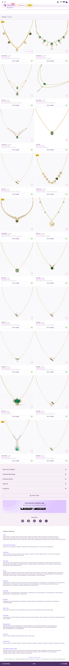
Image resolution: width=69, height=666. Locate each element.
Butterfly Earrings (17, 565)
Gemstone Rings (37, 572)
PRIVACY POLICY (12, 659)
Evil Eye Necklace (7, 584)
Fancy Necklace (15, 585)
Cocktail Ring (39, 574)
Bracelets (5, 591)
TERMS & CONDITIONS (20, 659)
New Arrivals (6, 546)
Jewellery (6, 552)
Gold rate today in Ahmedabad (24, 653)
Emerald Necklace (24, 585)
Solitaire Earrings (23, 562)
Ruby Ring (18, 574)
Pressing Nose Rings (39, 610)
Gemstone (18, 554)
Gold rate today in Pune (34, 651)
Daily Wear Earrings (7, 565)
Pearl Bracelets (32, 592)
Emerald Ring (25, 574)
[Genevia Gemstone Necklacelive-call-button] (66, 150)
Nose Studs (30, 610)
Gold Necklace (6, 582)
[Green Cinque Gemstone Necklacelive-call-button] (32, 461)
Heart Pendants (6, 618)
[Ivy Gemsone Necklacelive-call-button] (32, 416)
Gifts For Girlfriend (54, 538)
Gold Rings (13, 572)
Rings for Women (7, 643)
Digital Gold (24, 546)
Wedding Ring (6, 574)
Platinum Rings (20, 572)
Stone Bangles (47, 601)
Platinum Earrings (32, 562)
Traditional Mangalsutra (37, 627)
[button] (38, 664)
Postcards (18, 546)
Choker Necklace (52, 582)
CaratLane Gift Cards (53, 536)
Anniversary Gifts (14, 538)
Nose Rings (5, 610)
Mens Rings (44, 572)
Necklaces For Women (18, 584)
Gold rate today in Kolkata (9, 653)
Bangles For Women (37, 643)
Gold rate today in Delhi (9, 651)
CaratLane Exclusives (9, 545)
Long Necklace (27, 584)
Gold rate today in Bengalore (40, 650)
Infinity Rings (59, 574)
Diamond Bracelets (15, 592)
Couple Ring (60, 572)
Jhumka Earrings (49, 562)
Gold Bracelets (6, 592)
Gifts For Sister (38, 538)
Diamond (8, 554)
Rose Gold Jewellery (8, 555)
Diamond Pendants (15, 617)
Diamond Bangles (14, 601)
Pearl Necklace (60, 582)
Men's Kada (31, 635)
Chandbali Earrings (32, 564)
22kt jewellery (25, 554)
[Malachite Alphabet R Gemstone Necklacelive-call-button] (66, 461)
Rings (4, 571)
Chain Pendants (43, 617)
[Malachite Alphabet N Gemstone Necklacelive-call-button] (32, 194)
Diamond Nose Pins (22, 610)
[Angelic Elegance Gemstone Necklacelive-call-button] (66, 283)
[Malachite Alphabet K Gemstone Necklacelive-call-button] (32, 327)
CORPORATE (37, 659)
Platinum (32, 554)
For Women (6, 641)
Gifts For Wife (16, 539)
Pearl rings (5, 575)
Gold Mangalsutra (7, 625)
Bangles (5, 599)
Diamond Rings (6, 572)
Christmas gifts (14, 536)
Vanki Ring (12, 574)
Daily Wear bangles (31, 601)
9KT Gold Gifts (51, 539)
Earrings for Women (16, 643)
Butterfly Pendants (60, 617)
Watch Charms (43, 554)
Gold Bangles (6, 601)
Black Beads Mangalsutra (9, 627)
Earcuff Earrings (41, 564)
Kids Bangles (23, 601)
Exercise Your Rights (29, 659)
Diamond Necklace (15, 582)
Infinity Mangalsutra (19, 628)
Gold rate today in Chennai (9, 650)
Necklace (5, 581)
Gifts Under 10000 (23, 536)
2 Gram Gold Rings (31, 575)
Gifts (4, 535)
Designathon (50, 546)
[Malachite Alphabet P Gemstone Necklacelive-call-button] (66, 327)
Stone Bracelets (15, 594)
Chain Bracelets (59, 592)
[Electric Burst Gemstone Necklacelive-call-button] (32, 283)
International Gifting (7, 539)
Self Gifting (12, 546)
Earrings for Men (15, 635)
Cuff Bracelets (23, 594)
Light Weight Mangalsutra (50, 627)
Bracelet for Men (24, 635)
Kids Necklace (24, 582)
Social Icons (27, 510)
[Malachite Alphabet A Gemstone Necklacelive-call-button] (32, 372)
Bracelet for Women (27, 643)
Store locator (43, 546)
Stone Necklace (44, 584)
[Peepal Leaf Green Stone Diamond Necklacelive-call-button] (32, 61)
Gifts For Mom (46, 538)
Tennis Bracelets (50, 592)
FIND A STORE (35, 495)
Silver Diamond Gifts (60, 539)
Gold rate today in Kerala (22, 651)
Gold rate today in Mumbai (54, 650)
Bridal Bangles (40, 601)
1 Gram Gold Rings (40, 575)
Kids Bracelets (24, 592)
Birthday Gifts (6, 538)
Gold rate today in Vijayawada (48, 651)
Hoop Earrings (57, 562)
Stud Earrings (6, 564)
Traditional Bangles (7, 602)
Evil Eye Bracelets (41, 592)
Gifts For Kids (30, 538)
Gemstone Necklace (33, 582)
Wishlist (64, 2)
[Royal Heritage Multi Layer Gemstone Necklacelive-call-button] (32, 105)
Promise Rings (12, 575)
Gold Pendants (6, 617)
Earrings (5, 561)
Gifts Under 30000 (32, 536)
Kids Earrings (41, 562)
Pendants (5, 615)
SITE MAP (6, 659)
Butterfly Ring (52, 574)
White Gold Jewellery (19, 555)
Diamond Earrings (14, 562)
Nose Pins (6, 608)
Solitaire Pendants (25, 617)
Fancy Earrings (49, 564)
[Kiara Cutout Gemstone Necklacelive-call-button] (66, 239)
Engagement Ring (52, 572)
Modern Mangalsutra (28, 625)
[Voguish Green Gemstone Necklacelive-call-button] (66, 61)
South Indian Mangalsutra (40, 625)
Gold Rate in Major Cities (10, 648)
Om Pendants (51, 617)
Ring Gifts (44, 539)
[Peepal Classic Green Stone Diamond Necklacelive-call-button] (32, 239)
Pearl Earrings (13, 564)
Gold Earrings (6, 562)
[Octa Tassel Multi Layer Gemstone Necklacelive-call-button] (66, 105)
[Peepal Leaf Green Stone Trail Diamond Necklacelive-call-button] (66, 194)
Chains (49, 554)
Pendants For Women (48, 643)
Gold (4, 554)
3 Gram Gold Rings (21, 575)
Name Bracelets (7, 594)
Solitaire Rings (28, 572)
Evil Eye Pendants (34, 617)
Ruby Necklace (43, 582)
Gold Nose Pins (12, 610)
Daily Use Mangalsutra (8, 628)
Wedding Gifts (38, 539)
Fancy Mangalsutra (52, 625)
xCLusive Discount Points (46, 659)
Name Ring (31, 574)
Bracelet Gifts (31, 539)
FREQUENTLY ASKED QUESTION (59, 659)
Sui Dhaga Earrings (22, 564)
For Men (5, 634)
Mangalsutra (6, 624)
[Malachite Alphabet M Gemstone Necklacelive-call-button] (66, 416)
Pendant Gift (24, 539)
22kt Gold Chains (34, 585)
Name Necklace (36, 584)
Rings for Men (6, 635)
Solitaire (13, 554)
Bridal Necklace (7, 585)
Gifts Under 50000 (42, 536)
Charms (37, 554)
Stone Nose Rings (49, 610)
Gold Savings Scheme (33, 546)
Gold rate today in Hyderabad (24, 650)
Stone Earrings (57, 564)
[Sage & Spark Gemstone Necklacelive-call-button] (32, 150)
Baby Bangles (55, 601)
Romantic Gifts (23, 538)
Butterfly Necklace (53, 584)
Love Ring (45, 574)
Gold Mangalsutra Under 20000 (23, 627)
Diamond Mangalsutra (17, 625)
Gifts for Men (6, 536)
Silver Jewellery (56, 554)
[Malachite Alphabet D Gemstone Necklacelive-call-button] (66, 372)
